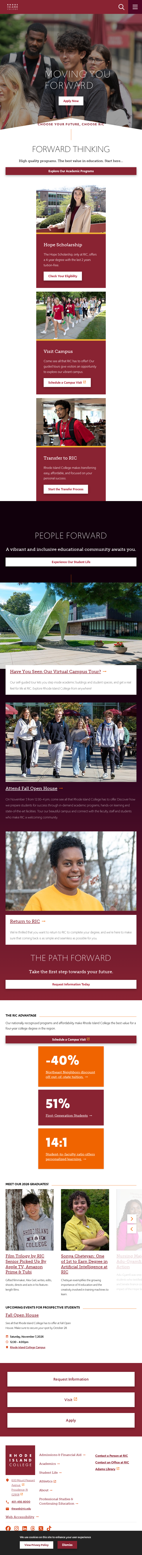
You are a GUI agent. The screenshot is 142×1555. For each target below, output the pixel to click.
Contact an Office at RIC (112, 1462)
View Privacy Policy (36, 1545)
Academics (47, 1464)
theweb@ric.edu (21, 1509)
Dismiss (67, 1545)
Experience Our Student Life (71, 562)
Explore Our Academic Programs (71, 171)
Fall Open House (22, 1315)
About (43, 1490)
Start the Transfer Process (65, 489)
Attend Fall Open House (31, 788)
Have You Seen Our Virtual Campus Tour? (55, 671)
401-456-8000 (20, 1502)
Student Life (48, 1472)
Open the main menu (135, 7)
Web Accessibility (20, 1517)
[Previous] (131, 1228)
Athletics (46, 1481)
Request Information (71, 1379)
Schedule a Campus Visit (65, 382)
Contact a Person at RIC (111, 1456)
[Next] (131, 1218)
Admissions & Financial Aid (60, 1455)
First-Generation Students (67, 1116)
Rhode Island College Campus (27, 1347)
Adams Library (105, 1469)
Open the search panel (121, 7)
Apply (71, 1420)
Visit (68, 1399)
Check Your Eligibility (62, 276)
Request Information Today (71, 984)
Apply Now (71, 101)
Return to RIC (25, 921)
